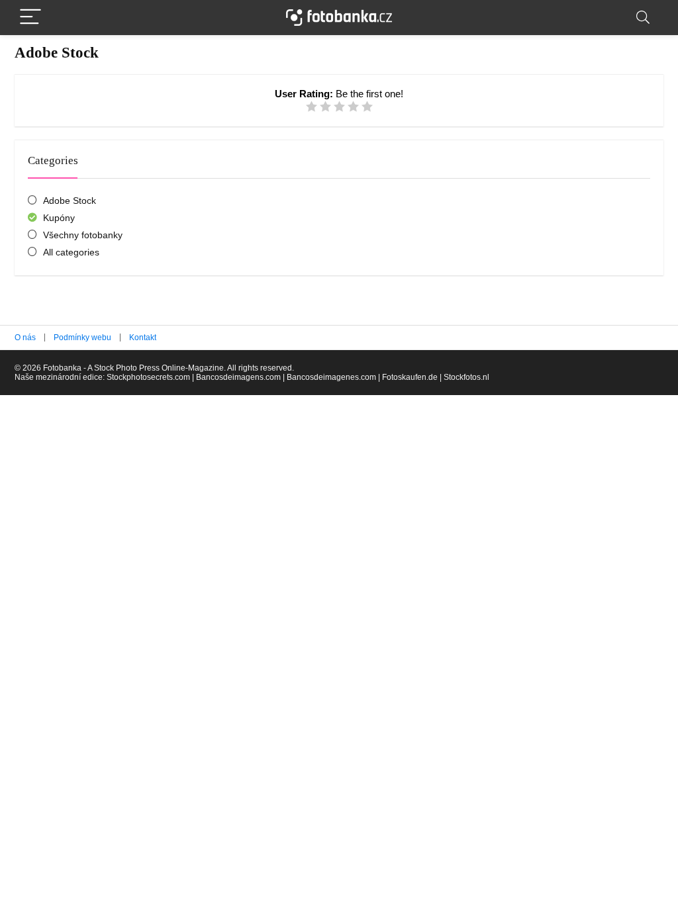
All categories (71, 252)
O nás (25, 337)
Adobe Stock (69, 200)
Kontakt (142, 337)
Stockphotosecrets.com (148, 377)
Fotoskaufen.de (410, 377)
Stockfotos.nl (466, 377)
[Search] (643, 17)
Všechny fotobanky (82, 235)
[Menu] (30, 17)
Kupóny (59, 217)
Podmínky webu (82, 337)
